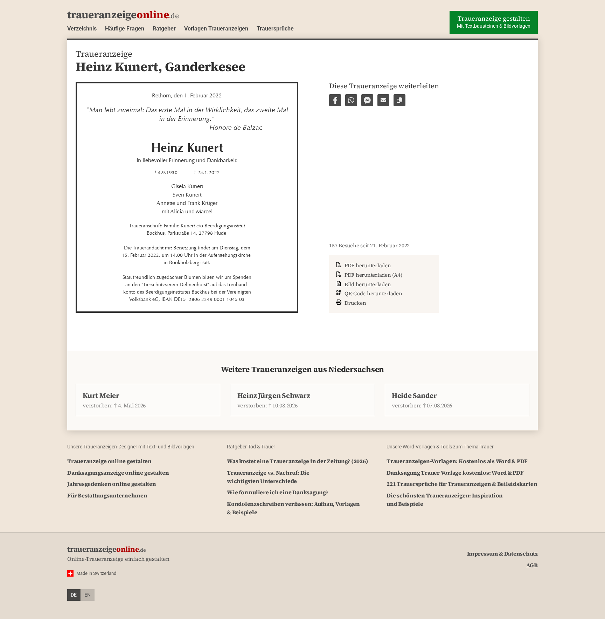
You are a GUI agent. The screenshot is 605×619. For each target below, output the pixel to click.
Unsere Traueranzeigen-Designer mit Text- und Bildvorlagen (130, 446)
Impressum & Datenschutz (502, 553)
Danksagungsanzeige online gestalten (118, 472)
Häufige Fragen (124, 28)
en (87, 595)
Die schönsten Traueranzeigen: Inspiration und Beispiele (445, 499)
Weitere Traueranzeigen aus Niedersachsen (302, 369)
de (74, 595)
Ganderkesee (205, 66)
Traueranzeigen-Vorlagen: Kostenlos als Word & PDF (457, 461)
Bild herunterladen (367, 284)
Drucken (354, 303)
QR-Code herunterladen (372, 293)
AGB (532, 565)
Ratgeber (164, 28)
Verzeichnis (82, 28)
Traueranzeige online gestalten (109, 461)
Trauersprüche (275, 28)
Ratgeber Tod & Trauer (251, 446)
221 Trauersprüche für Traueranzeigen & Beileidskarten (462, 484)
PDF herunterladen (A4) (372, 274)
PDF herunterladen (367, 265)
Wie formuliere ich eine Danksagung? (277, 492)
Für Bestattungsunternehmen (107, 495)
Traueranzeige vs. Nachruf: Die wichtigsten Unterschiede (268, 477)
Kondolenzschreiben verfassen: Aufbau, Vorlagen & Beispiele (293, 508)
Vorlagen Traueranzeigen (216, 28)
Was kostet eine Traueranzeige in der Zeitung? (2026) (297, 461)
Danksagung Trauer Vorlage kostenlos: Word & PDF (455, 472)
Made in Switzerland (96, 573)
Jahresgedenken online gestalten (111, 484)
